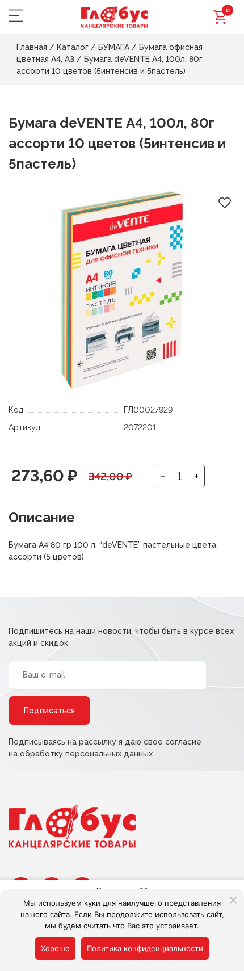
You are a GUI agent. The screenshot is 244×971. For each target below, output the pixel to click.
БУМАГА (113, 47)
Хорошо (55, 948)
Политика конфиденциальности (145, 948)
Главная (31, 47)
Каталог (73, 47)
